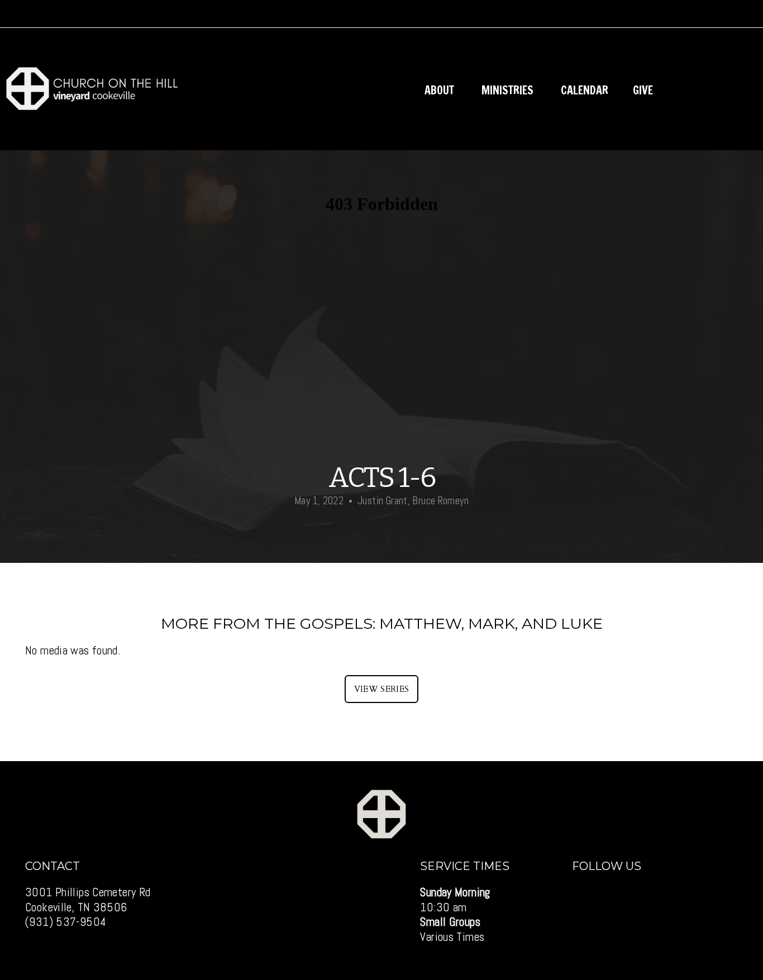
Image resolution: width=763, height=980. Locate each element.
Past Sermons (713, 90)
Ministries (508, 90)
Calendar (584, 90)
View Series (381, 689)
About (441, 90)
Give (643, 90)
